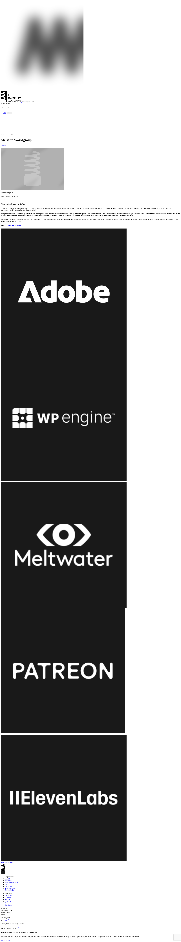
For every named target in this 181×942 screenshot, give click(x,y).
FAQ (6, 884)
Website (3, 145)
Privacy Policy (10, 890)
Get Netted (8, 886)
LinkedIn (8, 897)
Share (9, 113)
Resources (8, 880)
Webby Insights (10, 888)
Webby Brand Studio (12, 882)
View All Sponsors (14, 225)
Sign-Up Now (5, 940)
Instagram (8, 895)
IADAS (7, 879)
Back (4, 113)
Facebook (8, 905)
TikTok (7, 899)
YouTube (8, 901)
